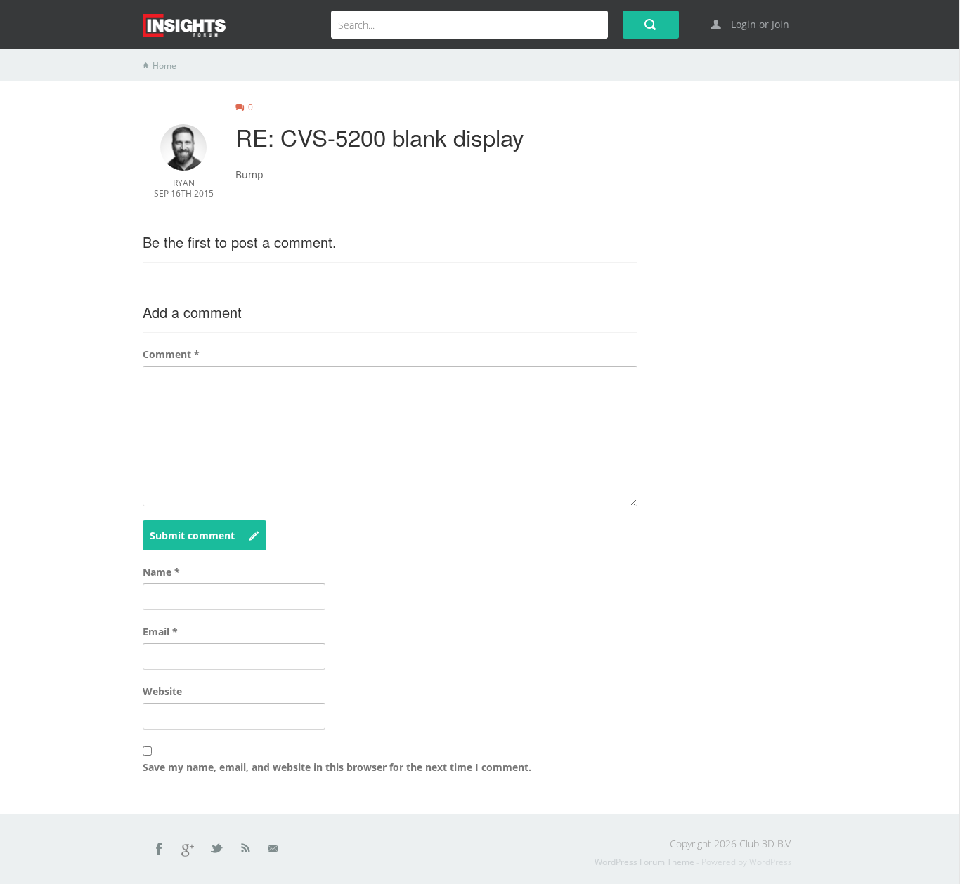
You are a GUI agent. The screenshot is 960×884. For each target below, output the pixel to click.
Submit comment (192, 535)
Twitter (218, 851)
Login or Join (758, 24)
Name (161, 572)
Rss (246, 851)
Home (164, 66)
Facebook (159, 851)
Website (162, 691)
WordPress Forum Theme (645, 862)
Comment (171, 354)
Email (160, 631)
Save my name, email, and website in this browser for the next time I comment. (337, 767)
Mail (274, 851)
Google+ (188, 851)
